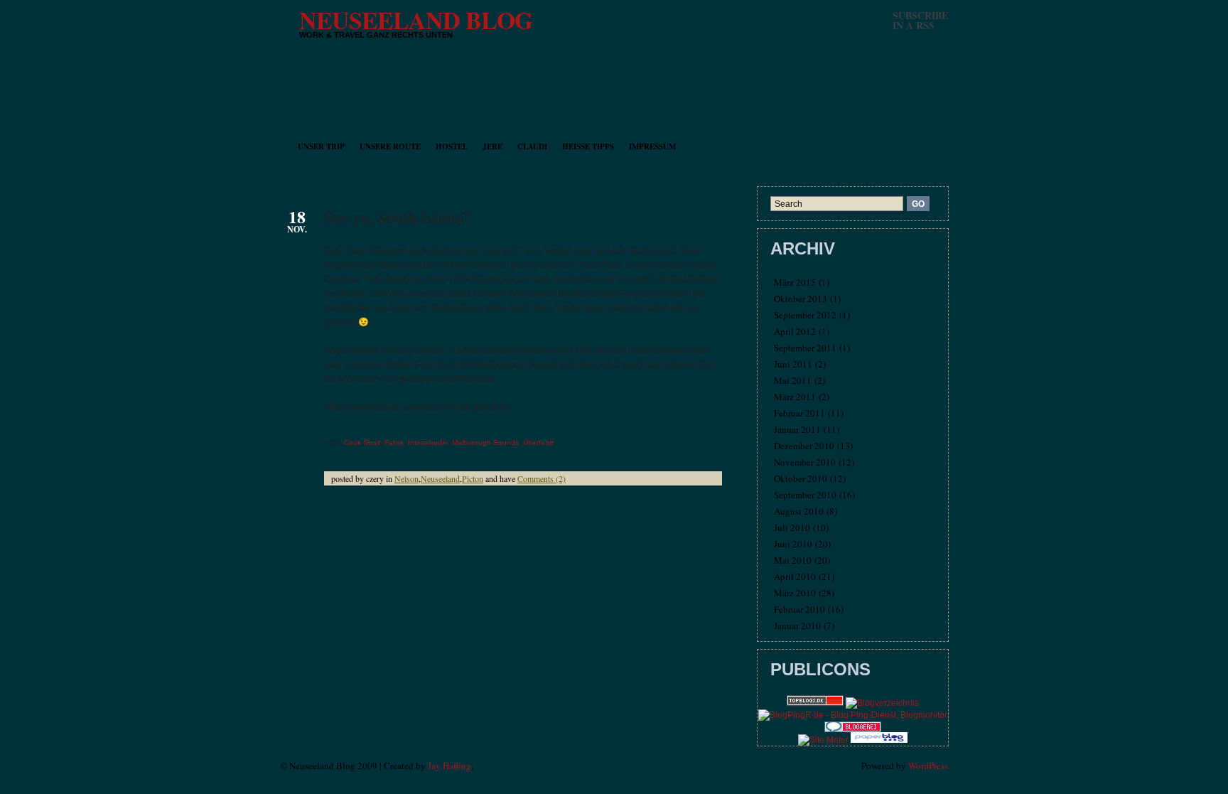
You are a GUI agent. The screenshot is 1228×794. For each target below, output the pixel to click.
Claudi (532, 146)
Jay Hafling (449, 765)
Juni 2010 (793, 543)
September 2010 (805, 494)
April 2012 (795, 331)
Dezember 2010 (804, 445)
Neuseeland (440, 478)
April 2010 (795, 576)
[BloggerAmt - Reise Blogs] (882, 703)
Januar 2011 (797, 429)
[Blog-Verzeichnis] (852, 729)
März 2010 (795, 592)
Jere (492, 146)
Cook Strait (362, 442)
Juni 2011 (793, 364)
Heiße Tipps (588, 146)
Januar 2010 (797, 625)
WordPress (928, 765)
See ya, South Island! (396, 216)
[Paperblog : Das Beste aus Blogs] (879, 740)
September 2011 (805, 347)
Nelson (406, 478)
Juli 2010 (792, 527)
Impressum (652, 146)
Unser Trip (321, 146)
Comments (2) (541, 478)
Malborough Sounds (485, 442)
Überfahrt (538, 442)
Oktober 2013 (800, 298)
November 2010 (805, 462)
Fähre (394, 442)
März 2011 (795, 396)
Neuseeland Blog (415, 20)
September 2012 (805, 315)
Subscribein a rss (920, 20)
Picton (472, 478)
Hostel (452, 146)
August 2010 (799, 511)
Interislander (428, 442)
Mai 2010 (793, 560)
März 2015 (795, 282)
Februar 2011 (799, 413)
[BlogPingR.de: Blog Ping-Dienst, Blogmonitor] (852, 715)
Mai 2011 (793, 380)
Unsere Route (390, 146)
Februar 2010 (799, 609)
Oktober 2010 (800, 478)
